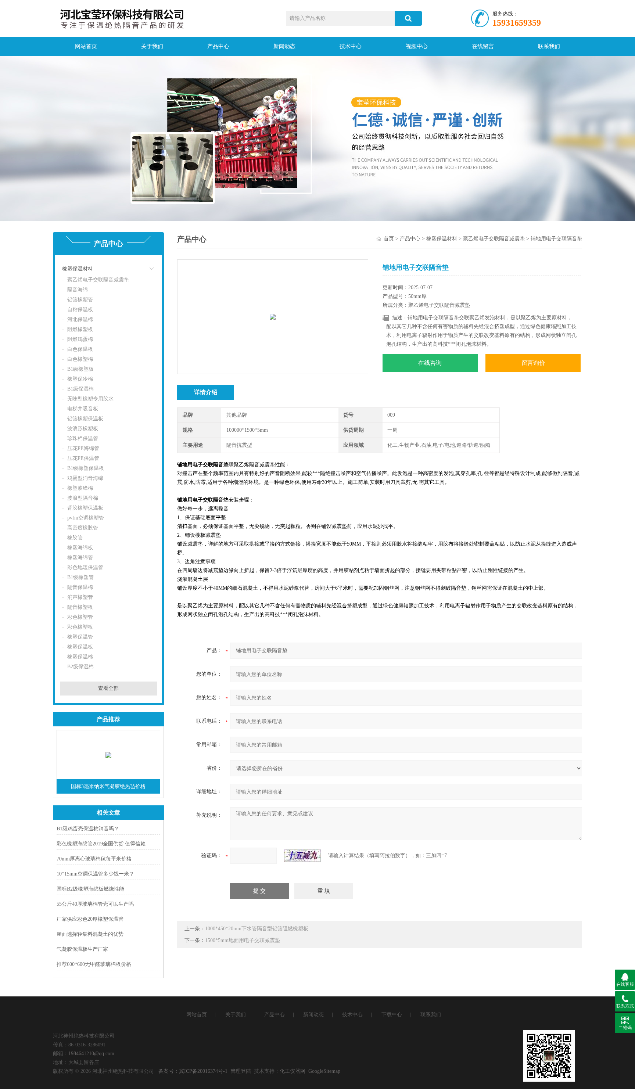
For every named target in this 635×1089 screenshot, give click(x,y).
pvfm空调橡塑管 (85, 518)
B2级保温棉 (80, 666)
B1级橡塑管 (80, 577)
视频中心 (417, 46)
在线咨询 (430, 363)
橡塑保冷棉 (80, 379)
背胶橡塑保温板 (85, 508)
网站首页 (86, 46)
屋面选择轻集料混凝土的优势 (90, 934)
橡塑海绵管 (80, 557)
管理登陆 (240, 1071)
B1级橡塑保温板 (85, 468)
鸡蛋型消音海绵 (85, 478)
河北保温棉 (80, 319)
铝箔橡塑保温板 (85, 418)
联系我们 (549, 46)
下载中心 (391, 1014)
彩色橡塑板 (80, 627)
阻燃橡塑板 (80, 329)
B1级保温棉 (80, 389)
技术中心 (351, 46)
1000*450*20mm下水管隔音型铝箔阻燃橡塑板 (256, 928)
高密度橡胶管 (82, 528)
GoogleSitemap (324, 1071)
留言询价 (533, 363)
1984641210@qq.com (91, 1053)
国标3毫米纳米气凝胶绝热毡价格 (108, 786)
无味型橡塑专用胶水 (90, 399)
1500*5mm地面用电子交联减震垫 (242, 940)
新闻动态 (284, 46)
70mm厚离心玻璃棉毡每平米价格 (94, 859)
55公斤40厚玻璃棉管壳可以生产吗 (95, 904)
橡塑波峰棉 (80, 488)
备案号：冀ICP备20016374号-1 (192, 1071)
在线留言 (483, 46)
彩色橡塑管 (80, 617)
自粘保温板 (80, 309)
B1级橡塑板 (80, 369)
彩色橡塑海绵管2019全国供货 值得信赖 (101, 844)
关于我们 (152, 46)
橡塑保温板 (80, 647)
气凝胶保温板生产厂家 (82, 949)
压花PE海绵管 (83, 448)
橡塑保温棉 (80, 656)
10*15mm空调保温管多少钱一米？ (95, 874)
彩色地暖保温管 (85, 567)
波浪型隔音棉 (82, 498)
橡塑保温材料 (77, 269)
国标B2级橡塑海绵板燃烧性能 (90, 889)
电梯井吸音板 (82, 408)
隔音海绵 (77, 289)
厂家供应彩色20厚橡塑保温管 (90, 919)
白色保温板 (80, 349)
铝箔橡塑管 (80, 299)
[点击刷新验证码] (302, 855)
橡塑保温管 (80, 637)
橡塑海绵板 (80, 547)
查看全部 (108, 688)
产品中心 (218, 46)
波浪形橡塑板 (82, 428)
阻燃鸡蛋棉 (80, 339)
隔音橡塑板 (80, 607)
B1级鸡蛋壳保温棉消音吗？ (88, 828)
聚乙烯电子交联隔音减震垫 (98, 280)
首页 (389, 238)
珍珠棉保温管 (82, 438)
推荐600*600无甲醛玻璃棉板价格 (94, 964)
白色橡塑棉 (80, 359)
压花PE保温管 (83, 458)
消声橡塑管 (80, 597)
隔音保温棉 (80, 587)
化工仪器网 (292, 1071)
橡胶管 (75, 537)
